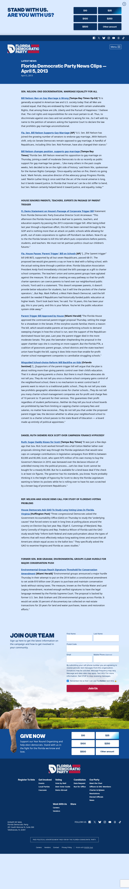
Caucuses (43, 790)
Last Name (98, 634)
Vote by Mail (60, 783)
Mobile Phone (103, 655)
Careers (56, 808)
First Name (71, 634)
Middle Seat (88, 847)
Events (41, 783)
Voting (58, 779)
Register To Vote (26, 779)
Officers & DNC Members (100, 787)
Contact (56, 847)
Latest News (29, 60)
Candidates (80, 779)
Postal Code (72, 644)
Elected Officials (96, 797)
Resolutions (94, 794)
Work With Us (60, 804)
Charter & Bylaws (96, 790)
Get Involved (45, 779)
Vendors (56, 811)
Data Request (79, 783)
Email (69, 655)
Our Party (94, 779)
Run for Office (80, 787)
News (91, 800)
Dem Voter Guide (62, 787)
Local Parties (44, 787)
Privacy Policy (67, 847)
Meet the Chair (95, 783)
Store (73, 804)
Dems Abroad (61, 790)
